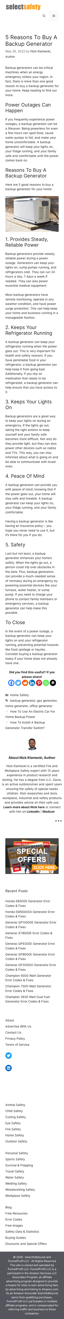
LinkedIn (33, 811)
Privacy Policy (15, 1038)
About (9, 1020)
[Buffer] (53, 683)
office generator (41, 706)
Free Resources (16, 1213)
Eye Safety (13, 1123)
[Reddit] (25, 683)
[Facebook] (11, 683)
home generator (16, 706)
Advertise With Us (18, 1026)
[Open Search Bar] (44, 16)
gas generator (47, 700)
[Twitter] (18, 683)
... (58, 818)
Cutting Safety (15, 1117)
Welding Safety (16, 1183)
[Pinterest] (39, 683)
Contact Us (13, 1032)
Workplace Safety (17, 1195)
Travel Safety (14, 1171)
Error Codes (13, 1219)
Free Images (14, 1225)
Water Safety (14, 1177)
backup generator (22, 700)
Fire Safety (13, 1129)
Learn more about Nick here (24, 807)
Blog (8, 1207)
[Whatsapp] (46, 683)
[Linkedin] (32, 683)
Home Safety (19, 695)
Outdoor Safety (16, 1141)
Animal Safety (15, 1105)
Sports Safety (15, 1159)
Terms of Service (17, 1044)
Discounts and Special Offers (26, 1244)
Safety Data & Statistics (22, 1231)
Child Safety (14, 1111)
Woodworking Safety (20, 1189)
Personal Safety (16, 1153)
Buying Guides (15, 1237)
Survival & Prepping (19, 1165)
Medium (48, 811)
